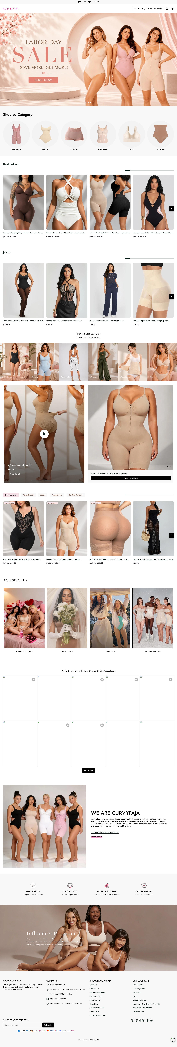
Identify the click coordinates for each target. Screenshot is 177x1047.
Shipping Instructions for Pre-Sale (146, 1004)
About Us (93, 985)
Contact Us (94, 989)
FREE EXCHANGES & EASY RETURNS (105, 832)
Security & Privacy (140, 1000)
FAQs (135, 996)
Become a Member (97, 992)
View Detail (15, 474)
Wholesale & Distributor (142, 1008)
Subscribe (48, 1025)
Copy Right (94, 1004)
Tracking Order (139, 989)
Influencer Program (97, 1015)
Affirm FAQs (94, 1012)
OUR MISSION (96, 837)
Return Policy (95, 1000)
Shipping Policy (96, 996)
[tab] (86, 102)
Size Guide (137, 992)
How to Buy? (138, 985)
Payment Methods (97, 1008)
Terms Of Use (138, 1012)
